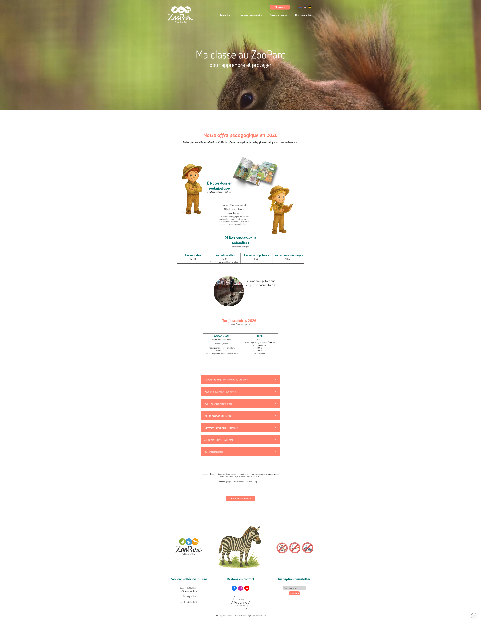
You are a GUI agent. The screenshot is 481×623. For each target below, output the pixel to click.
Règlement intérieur (225, 616)
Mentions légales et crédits (250, 616)
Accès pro (262, 616)
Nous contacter (303, 15)
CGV (217, 616)
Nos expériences (278, 15)
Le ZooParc (226, 15)
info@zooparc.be (189, 596)
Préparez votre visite (251, 15)
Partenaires (237, 616)
